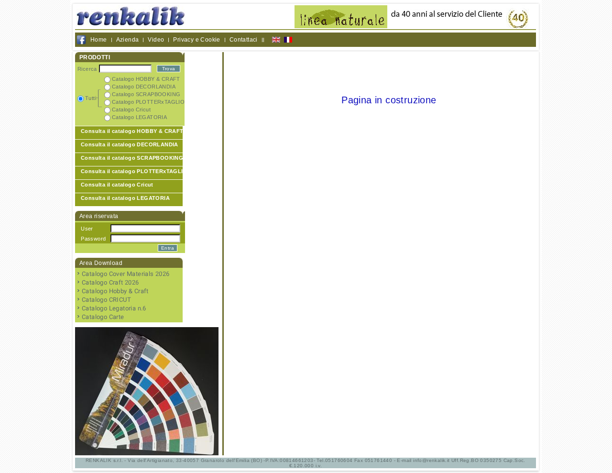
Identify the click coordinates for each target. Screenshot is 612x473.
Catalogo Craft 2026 (110, 282)
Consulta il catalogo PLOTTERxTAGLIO (134, 171)
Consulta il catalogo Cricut (117, 184)
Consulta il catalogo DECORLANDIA (129, 144)
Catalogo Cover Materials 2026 (126, 273)
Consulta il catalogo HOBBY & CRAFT (132, 131)
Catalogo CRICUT (106, 299)
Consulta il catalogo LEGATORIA (125, 198)
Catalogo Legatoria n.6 (114, 308)
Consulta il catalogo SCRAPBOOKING (132, 158)
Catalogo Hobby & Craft (115, 291)
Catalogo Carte (103, 316)
